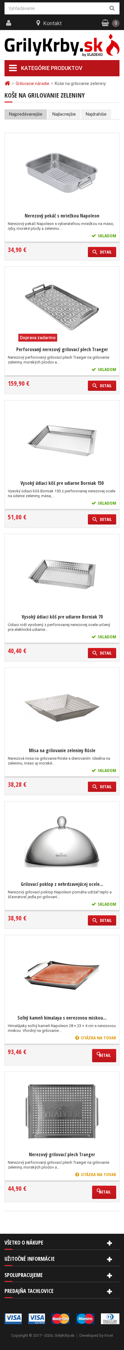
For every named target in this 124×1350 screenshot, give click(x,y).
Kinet (108, 1335)
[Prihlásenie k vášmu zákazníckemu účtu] (9, 23)
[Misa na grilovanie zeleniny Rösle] (62, 708)
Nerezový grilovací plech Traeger (62, 1154)
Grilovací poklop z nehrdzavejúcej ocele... (62, 884)
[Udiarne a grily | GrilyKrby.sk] (62, 45)
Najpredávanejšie (25, 114)
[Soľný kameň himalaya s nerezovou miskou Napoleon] (62, 975)
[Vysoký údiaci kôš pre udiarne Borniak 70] (62, 574)
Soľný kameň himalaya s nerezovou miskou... (62, 1017)
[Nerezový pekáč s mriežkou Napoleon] (62, 173)
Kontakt (52, 23)
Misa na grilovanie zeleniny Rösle (62, 750)
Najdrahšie (96, 114)
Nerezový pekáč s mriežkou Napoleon (62, 215)
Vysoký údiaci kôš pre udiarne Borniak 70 (62, 616)
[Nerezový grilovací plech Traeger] (62, 1112)
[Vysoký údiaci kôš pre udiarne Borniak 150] (62, 440)
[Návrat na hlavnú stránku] (8, 83)
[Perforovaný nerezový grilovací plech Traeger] (62, 307)
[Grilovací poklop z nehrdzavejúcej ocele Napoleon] (62, 841)
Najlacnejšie (64, 114)
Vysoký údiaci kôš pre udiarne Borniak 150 (62, 483)
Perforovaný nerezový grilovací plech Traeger (62, 349)
